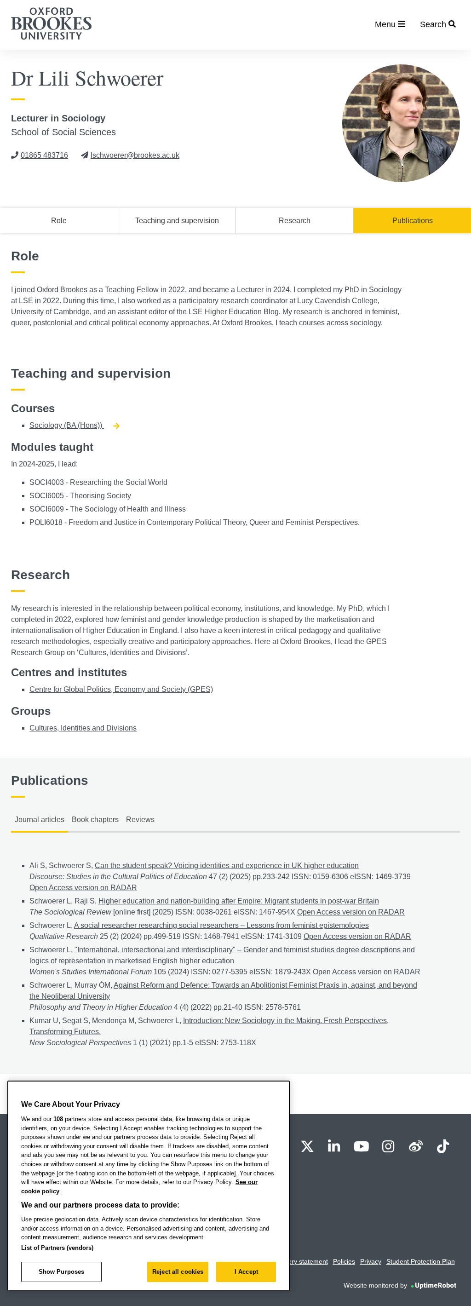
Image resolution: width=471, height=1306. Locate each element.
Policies (344, 1261)
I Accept (246, 1271)
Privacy (370, 1261)
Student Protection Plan (420, 1261)
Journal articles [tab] (39, 819)
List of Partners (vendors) (57, 1247)
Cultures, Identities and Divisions (83, 728)
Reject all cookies (177, 1271)
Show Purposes (62, 1271)
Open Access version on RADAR (83, 888)
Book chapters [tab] (95, 819)
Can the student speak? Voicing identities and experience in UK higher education (227, 865)
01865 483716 (44, 155)
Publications (412, 220)
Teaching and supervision (177, 220)
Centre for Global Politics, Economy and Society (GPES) (121, 689)
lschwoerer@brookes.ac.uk (135, 155)
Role (59, 220)
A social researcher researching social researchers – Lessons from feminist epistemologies (221, 925)
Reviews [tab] (140, 819)
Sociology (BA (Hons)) (66, 425)
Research (294, 220)
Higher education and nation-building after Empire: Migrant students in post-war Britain (238, 901)
